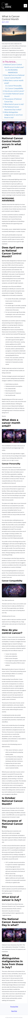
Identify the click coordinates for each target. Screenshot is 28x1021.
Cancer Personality (15, 86)
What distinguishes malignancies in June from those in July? (13, 114)
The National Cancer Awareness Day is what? (12, 108)
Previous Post (14, 1006)
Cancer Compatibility (15, 88)
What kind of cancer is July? (14, 104)
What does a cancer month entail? (13, 81)
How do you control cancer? (14, 91)
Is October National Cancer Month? (14, 95)
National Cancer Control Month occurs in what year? (14, 65)
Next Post (14, 1011)
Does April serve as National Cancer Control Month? (14, 76)
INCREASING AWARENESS (13, 71)
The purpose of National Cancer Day (13, 100)
